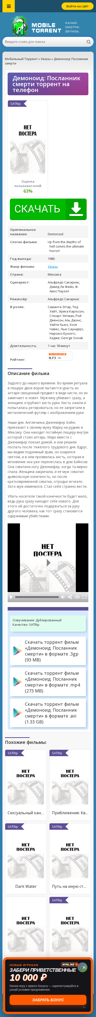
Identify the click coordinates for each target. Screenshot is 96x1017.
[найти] (89, 42)
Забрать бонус (48, 1000)
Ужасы (53, 266)
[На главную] (48, 24)
